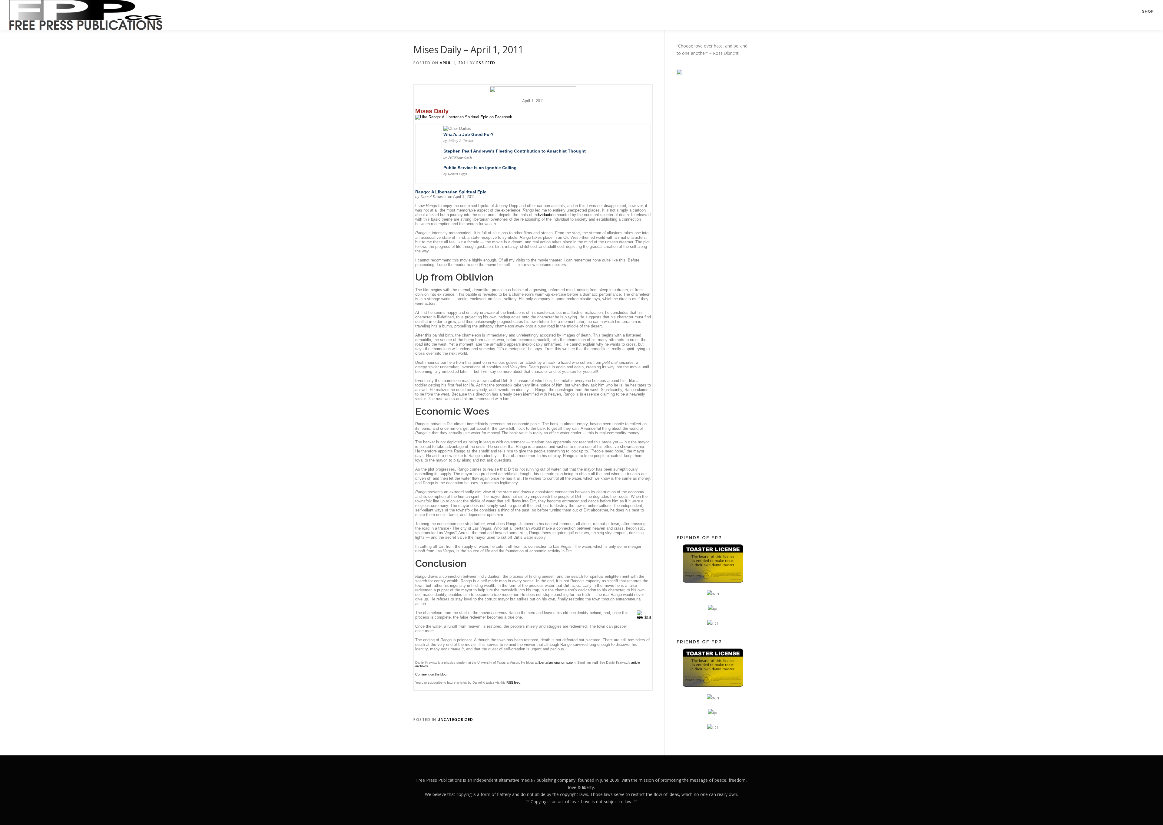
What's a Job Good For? (468, 134)
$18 (644, 617)
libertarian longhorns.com (556, 662)
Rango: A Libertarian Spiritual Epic (450, 191)
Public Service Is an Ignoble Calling (480, 167)
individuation (544, 214)
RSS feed (513, 682)
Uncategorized (455, 719)
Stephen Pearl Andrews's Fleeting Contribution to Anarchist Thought (514, 151)
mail (595, 662)
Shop (1148, 11)
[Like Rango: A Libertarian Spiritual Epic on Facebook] (463, 116)
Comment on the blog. (431, 674)
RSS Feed (485, 62)
